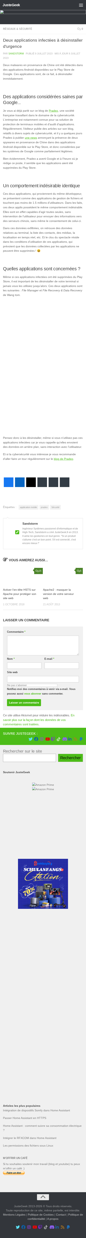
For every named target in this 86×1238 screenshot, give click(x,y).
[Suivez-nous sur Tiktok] (59, 739)
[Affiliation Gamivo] (43, 1056)
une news (31, 137)
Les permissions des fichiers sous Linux (28, 1145)
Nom (11, 658)
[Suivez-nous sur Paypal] (81, 739)
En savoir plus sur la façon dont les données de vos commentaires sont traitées (38, 720)
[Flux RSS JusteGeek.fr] (75, 739)
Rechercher (70, 758)
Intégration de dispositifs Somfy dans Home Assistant (36, 1110)
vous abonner (32, 693)
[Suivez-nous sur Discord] (64, 739)
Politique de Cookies (41, 1214)
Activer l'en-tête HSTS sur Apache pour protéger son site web (19, 594)
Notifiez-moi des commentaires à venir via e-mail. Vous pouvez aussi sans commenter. (41, 691)
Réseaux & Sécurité (17, 28)
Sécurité (55, 507)
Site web (12, 672)
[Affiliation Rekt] (43, 1085)
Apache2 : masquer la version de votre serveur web (58, 594)
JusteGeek (11, 5)
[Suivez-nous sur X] (31, 739)
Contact (61, 1214)
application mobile (28, 507)
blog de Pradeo (63, 458)
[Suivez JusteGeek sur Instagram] (42, 739)
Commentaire (16, 631)
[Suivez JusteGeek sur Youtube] (47, 739)
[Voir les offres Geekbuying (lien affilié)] (43, 907)
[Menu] (81, 5)
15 (40, 570)
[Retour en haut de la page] (43, 1197)
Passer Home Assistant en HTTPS (24, 1118)
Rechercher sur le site (22, 751)
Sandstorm (16, 53)
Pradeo (53, 110)
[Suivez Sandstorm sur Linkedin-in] (70, 739)
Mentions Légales (14, 1214)
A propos (52, 1219)
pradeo (44, 507)
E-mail (49, 658)
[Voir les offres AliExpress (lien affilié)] (43, 848)
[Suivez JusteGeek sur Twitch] (53, 739)
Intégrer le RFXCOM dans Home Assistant (29, 1138)
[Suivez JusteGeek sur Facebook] (36, 739)
